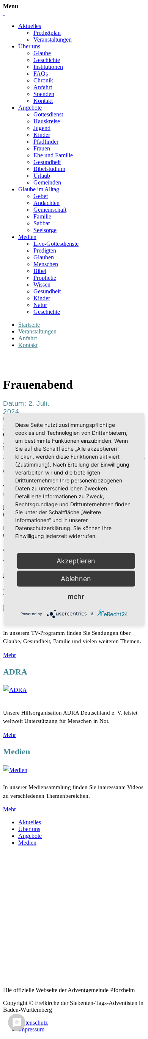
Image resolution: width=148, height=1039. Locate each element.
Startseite (29, 324)
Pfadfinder (45, 141)
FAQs (40, 73)
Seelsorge (45, 230)
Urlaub (41, 175)
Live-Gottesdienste (56, 243)
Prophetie (44, 277)
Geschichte (46, 60)
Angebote (30, 107)
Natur (40, 305)
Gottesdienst (48, 114)
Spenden (43, 94)
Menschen (45, 264)
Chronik (43, 80)
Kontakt (43, 101)
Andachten (46, 203)
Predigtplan (47, 32)
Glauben (43, 257)
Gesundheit (47, 162)
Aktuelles (29, 26)
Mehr (9, 655)
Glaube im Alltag (38, 189)
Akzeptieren (76, 561)
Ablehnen (76, 579)
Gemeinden (47, 182)
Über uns (29, 46)
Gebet (40, 196)
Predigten (44, 250)
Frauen (41, 148)
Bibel (39, 271)
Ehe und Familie (53, 155)
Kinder (41, 135)
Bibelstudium (49, 169)
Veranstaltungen (52, 39)
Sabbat (41, 223)
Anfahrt (42, 87)
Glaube (42, 53)
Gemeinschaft (49, 209)
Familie (42, 216)
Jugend (41, 128)
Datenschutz (33, 1022)
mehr (76, 596)
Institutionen (48, 67)
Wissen (41, 284)
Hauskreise (46, 121)
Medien (27, 237)
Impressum (31, 1029)
